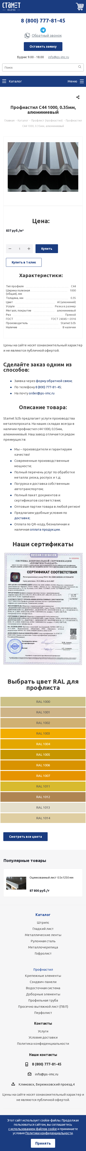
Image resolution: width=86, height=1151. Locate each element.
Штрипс (43, 922)
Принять (43, 1143)
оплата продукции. (45, 529)
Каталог (43, 915)
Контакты (43, 1023)
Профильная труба (43, 1000)
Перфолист (43, 1013)
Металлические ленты (43, 935)
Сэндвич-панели (43, 982)
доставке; (22, 518)
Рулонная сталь (43, 941)
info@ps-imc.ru (58, 57)
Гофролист (43, 953)
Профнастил (43, 969)
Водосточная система (43, 988)
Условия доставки (43, 1037)
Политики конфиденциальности (49, 1133)
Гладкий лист (43, 929)
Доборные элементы (43, 994)
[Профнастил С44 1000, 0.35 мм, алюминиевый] (43, 168)
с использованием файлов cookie (32, 1129)
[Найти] (80, 67)
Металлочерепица (43, 947)
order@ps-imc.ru (41, 393)
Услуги (43, 1031)
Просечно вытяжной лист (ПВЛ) (43, 1006)
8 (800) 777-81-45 (43, 21)
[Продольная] (43, 609)
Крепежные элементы (43, 976)
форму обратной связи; (54, 381)
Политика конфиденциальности (43, 1043)
